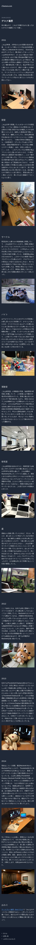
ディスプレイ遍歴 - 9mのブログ (12, 909)
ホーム (5, 933)
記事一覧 (6, 936)
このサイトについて (9, 939)
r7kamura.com (7, 6)
